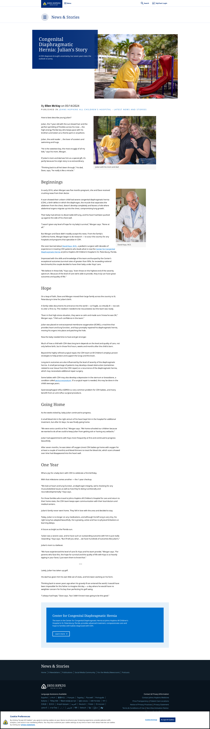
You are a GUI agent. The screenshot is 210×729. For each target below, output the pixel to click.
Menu (67, 4)
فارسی (69, 707)
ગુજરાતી (44, 707)
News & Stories (65, 17)
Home (43, 672)
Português (99, 697)
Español (44, 697)
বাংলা (104, 701)
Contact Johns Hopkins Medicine (155, 697)
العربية (73, 704)
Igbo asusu (83, 701)
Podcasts (126, 672)
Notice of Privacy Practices (141, 704)
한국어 (51, 704)
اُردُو (62, 707)
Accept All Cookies (167, 720)
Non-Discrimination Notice (157, 708)
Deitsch (83, 707)
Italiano (44, 701)
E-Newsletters (54, 672)
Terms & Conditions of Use (133, 708)
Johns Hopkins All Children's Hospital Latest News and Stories (103, 109)
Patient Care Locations (159, 701)
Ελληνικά (100, 704)
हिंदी (76, 707)
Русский (89, 697)
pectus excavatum (63, 380)
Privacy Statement (161, 704)
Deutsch (82, 704)
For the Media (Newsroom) (108, 672)
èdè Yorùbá (95, 701)
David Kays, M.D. (69, 246)
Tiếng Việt (54, 700)
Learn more (60, 634)
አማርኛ (52, 697)
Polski (90, 704)
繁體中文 (61, 697)
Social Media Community (85, 672)
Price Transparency (140, 701)
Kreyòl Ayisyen (63, 704)
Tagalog (80, 697)
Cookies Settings (151, 720)
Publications (67, 672)
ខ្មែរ (90, 707)
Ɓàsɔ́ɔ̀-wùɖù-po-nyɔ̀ (68, 700)
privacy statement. (28, 725)
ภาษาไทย (53, 707)
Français (70, 697)
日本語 (43, 704)
